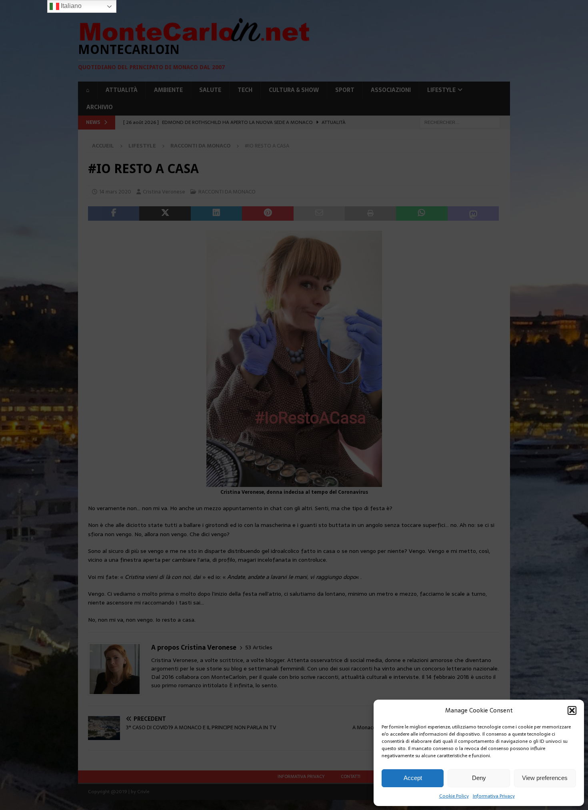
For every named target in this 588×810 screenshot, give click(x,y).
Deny (479, 777)
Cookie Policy (454, 796)
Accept (413, 777)
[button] (572, 710)
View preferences (545, 777)
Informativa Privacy (494, 796)
